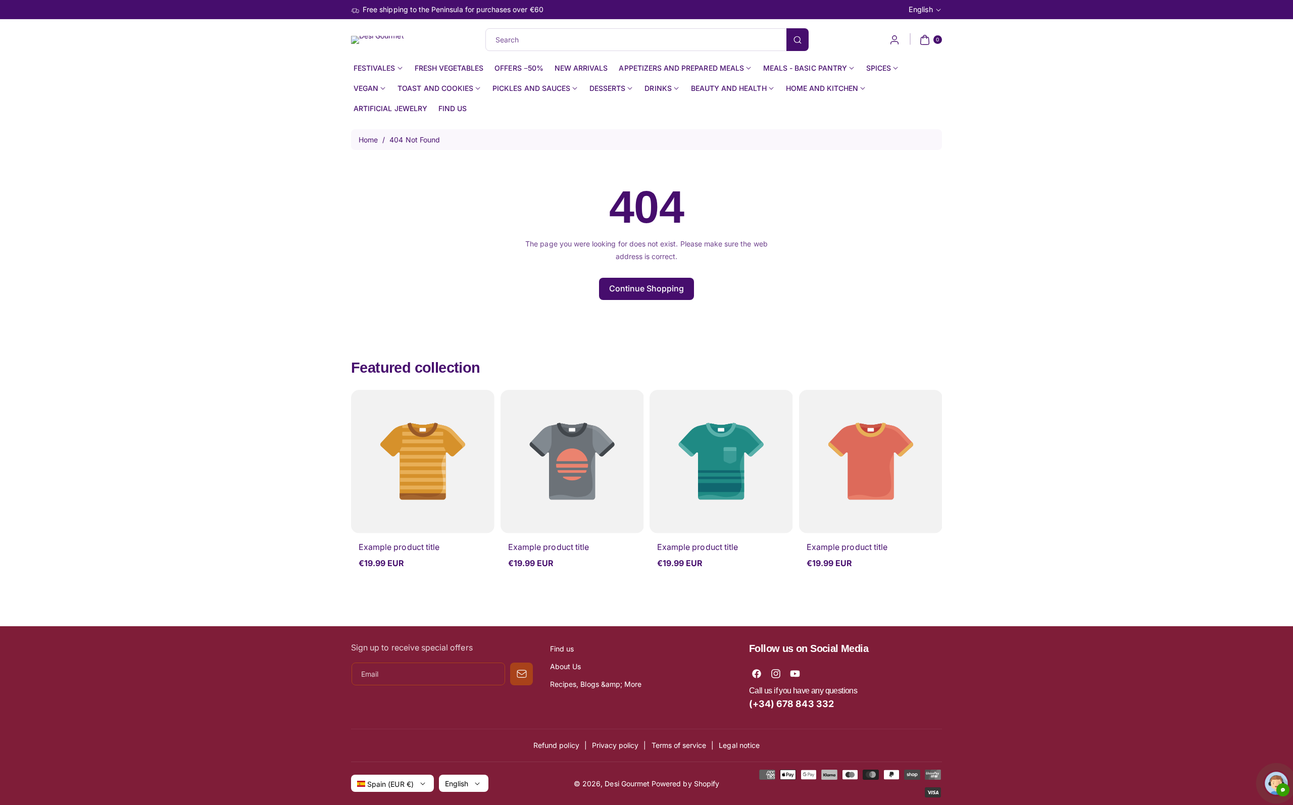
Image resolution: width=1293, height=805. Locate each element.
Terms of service (679, 745)
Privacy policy (615, 745)
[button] (929, 39)
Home (368, 139)
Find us (562, 648)
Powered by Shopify (685, 783)
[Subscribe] (521, 674)
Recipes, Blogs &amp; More (595, 684)
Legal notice (739, 745)
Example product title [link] (399, 547)
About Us (565, 666)
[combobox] (646, 39)
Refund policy (556, 745)
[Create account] (894, 39)
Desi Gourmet (627, 783)
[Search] (797, 39)
